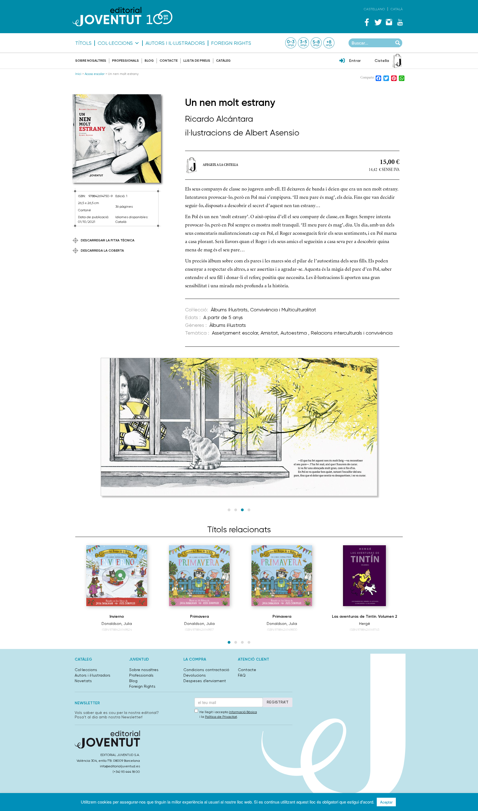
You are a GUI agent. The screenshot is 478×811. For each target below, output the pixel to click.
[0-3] (290, 42)
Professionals (125, 60)
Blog (149, 60)
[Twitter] (377, 22)
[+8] (329, 42)
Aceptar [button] (386, 802)
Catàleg (223, 60)
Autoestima (294, 333)
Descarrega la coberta (102, 250)
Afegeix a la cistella (220, 165)
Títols (83, 43)
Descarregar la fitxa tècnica (107, 240)
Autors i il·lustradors (175, 43)
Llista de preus (196, 60)
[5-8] (316, 42)
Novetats (83, 681)
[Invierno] (117, 576)
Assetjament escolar (235, 333)
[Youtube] (400, 22)
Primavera (199, 616)
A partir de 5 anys (223, 317)
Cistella (382, 60)
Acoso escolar (95, 74)
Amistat (269, 333)
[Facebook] (366, 22)
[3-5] (303, 42)
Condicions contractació (206, 669)
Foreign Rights (231, 43)
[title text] (122, 16)
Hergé (364, 623)
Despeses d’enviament (204, 681)
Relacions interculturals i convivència (352, 333)
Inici (78, 74)
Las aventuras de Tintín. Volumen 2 (364, 616)
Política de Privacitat (221, 717)
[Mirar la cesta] (397, 61)
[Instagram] (388, 22)
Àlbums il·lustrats (227, 325)
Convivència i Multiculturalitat (283, 309)
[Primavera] (199, 576)
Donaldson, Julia (117, 623)
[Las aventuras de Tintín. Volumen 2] (364, 576)
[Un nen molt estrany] (116, 138)
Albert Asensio (272, 132)
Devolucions (194, 675)
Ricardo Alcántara (219, 119)
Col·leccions (115, 43)
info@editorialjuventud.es (120, 766)
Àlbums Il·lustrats (229, 309)
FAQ (242, 675)
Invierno (117, 616)
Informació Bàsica (243, 712)
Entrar (355, 60)
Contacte (169, 60)
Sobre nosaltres (90, 60)
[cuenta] (342, 61)
